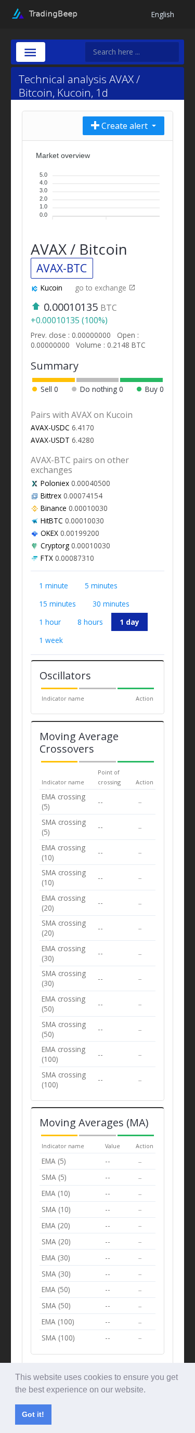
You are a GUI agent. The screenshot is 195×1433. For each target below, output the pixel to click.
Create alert (124, 126)
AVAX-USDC (50, 427)
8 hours (90, 622)
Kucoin (51, 288)
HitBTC (52, 520)
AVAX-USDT (50, 440)
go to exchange (101, 288)
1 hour (50, 622)
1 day (129, 622)
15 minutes (57, 604)
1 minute (53, 585)
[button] (149, 1390)
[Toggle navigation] (30, 52)
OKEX (49, 533)
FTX (47, 558)
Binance (54, 508)
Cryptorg (55, 545)
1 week (51, 640)
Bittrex (51, 496)
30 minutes (111, 604)
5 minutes (101, 585)
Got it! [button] (33, 1414)
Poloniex (55, 483)
